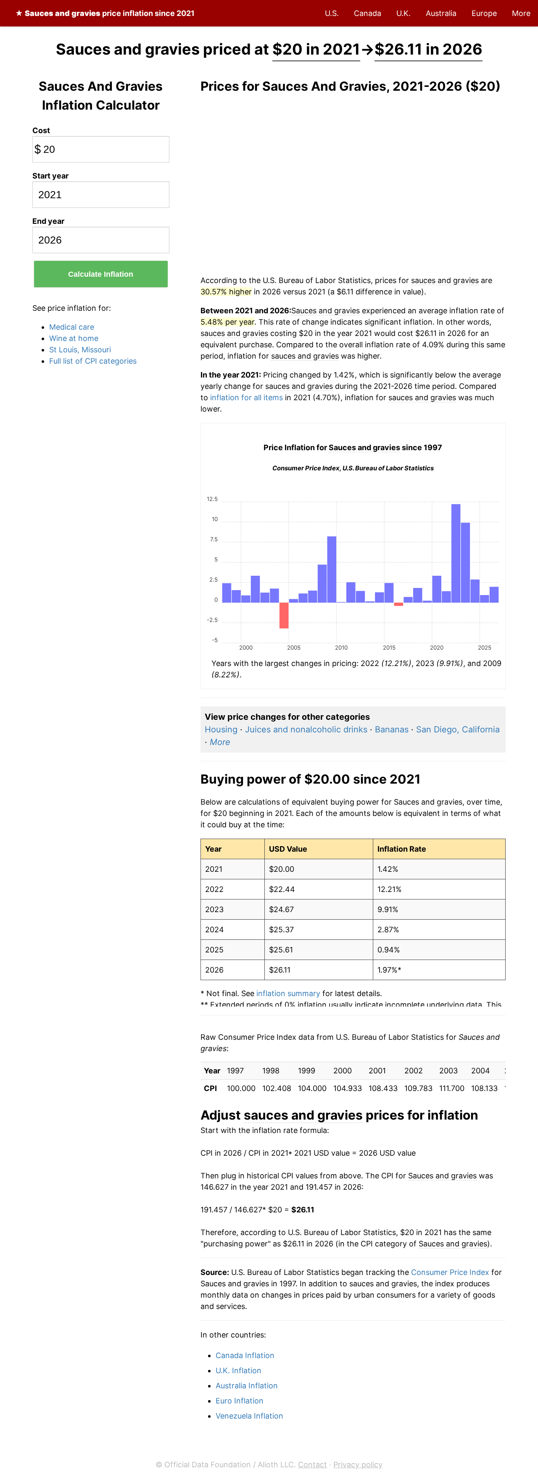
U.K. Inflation (238, 1370)
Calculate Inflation (100, 274)
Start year (50, 175)
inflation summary (288, 993)
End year (48, 221)
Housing (221, 729)
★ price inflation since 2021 (105, 13)
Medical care (71, 327)
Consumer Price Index (450, 1272)
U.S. (332, 13)
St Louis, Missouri (80, 349)
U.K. (403, 13)
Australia (441, 13)
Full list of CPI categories (93, 361)
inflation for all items (246, 397)
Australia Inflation (247, 1385)
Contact (312, 1464)
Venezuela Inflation (249, 1415)
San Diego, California (458, 729)
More (521, 13)
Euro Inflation (240, 1400)
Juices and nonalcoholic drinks (306, 729)
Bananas (392, 729)
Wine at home (73, 338)
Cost (41, 130)
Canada (367, 13)
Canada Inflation (245, 1355)
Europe (484, 13)
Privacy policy (357, 1464)
